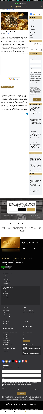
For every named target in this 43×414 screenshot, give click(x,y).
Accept (31, 209)
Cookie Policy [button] (27, 205)
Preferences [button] (27, 206)
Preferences (13, 209)
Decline (22, 209)
